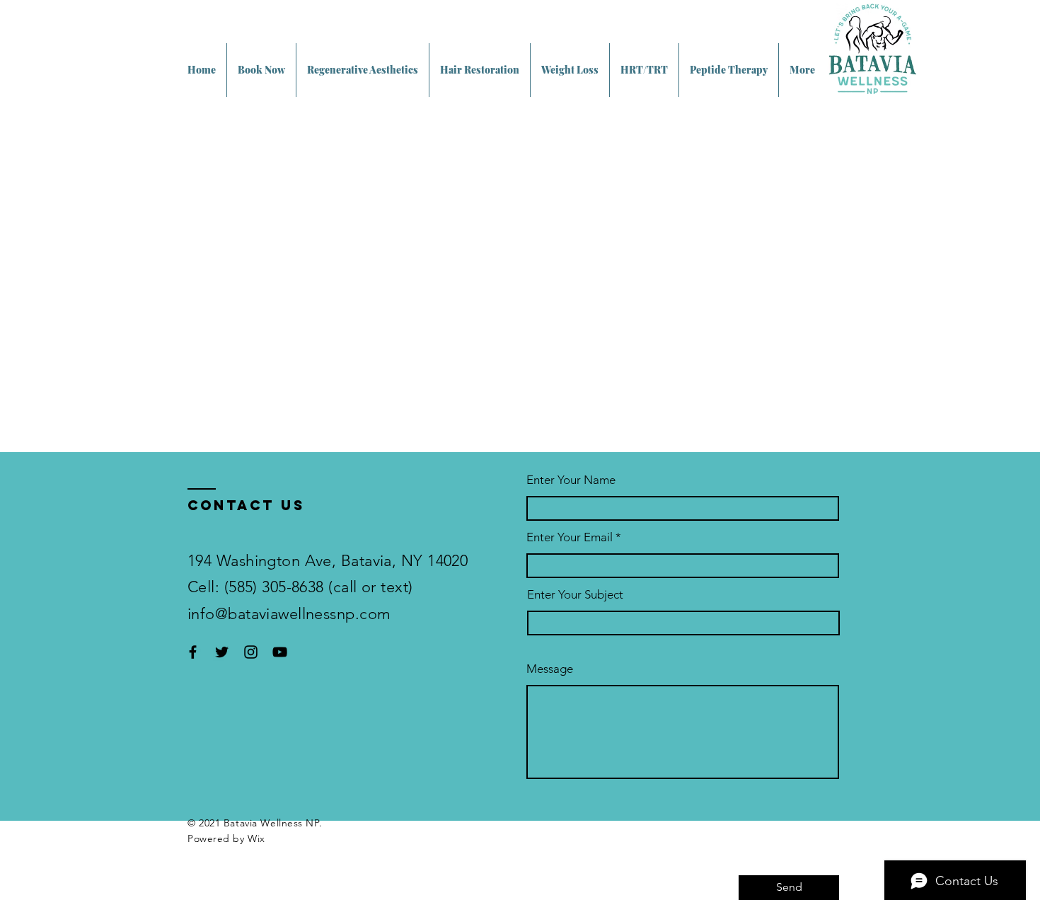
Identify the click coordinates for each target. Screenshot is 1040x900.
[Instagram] (251, 652)
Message (549, 669)
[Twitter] (222, 652)
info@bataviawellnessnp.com (289, 613)
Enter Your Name (571, 480)
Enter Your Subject (575, 595)
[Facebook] (193, 652)
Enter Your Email (569, 537)
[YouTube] (280, 652)
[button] (362, 70)
